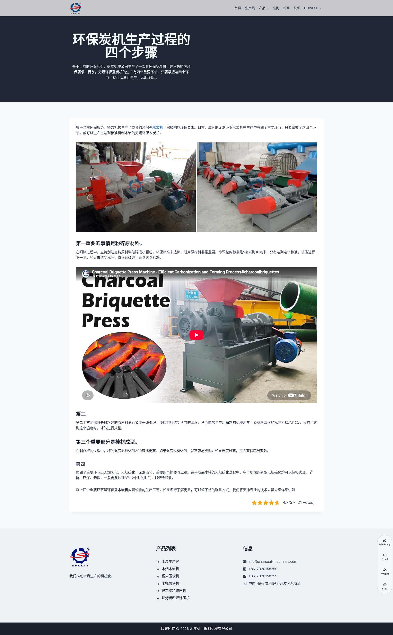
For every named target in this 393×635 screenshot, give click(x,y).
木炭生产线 (170, 561)
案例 (276, 8)
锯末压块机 (170, 576)
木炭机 (195, 629)
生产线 (250, 8)
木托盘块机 (170, 583)
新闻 (286, 8)
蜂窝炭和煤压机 (174, 591)
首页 (238, 8)
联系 (297, 8)
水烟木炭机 (170, 569)
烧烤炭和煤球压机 (176, 598)
